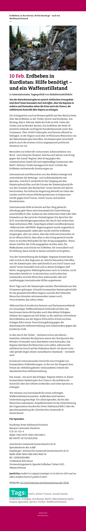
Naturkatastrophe (63, 499)
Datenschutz (43, 515)
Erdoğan (26, 499)
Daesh (64, 493)
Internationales (21, 94)
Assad (55, 493)
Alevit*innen (43, 493)
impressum (43, 513)
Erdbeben (15, 499)
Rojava (13, 501)
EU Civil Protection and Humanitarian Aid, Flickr (44, 482)
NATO (48, 499)
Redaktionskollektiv (61, 94)
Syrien (33, 501)
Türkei (42, 501)
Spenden (23, 501)
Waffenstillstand (56, 501)
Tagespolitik (38, 94)
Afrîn (31, 493)
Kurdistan (38, 499)
